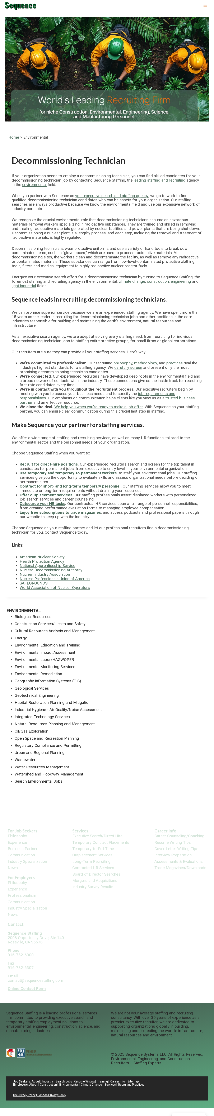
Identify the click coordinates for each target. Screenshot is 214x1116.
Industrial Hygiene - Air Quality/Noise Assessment (58, 709)
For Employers (21, 877)
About (36, 1081)
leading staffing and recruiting (159, 180)
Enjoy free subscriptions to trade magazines (60, 512)
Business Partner (23, 849)
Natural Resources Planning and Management (55, 723)
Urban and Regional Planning (40, 752)
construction (158, 281)
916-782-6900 (21, 954)
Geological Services (32, 688)
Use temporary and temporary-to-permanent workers (68, 473)
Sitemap (133, 1081)
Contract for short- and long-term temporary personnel (70, 486)
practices (174, 363)
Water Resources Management (42, 767)
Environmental (24, 610)
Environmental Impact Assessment (45, 652)
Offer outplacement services (46, 495)
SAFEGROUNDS (33, 583)
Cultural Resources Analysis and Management (55, 630)
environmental (34, 184)
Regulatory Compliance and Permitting (48, 745)
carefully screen (128, 367)
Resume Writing (84, 1081)
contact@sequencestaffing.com (35, 980)
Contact (16, 924)
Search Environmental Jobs (38, 781)
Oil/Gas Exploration (31, 731)
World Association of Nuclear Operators (55, 587)
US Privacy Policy (24, 1095)
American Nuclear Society (42, 557)
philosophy (122, 363)
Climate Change (91, 1084)
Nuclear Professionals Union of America (55, 578)
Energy (21, 638)
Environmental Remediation (38, 673)
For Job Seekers (22, 830)
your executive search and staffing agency (111, 195)
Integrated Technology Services (42, 716)
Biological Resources (33, 616)
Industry (47, 1081)
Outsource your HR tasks (42, 503)
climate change (132, 281)
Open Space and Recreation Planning (47, 738)
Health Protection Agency (42, 561)
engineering (181, 281)
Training (102, 1081)
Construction (48, 1084)
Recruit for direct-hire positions (49, 464)
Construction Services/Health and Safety (50, 623)
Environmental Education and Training (47, 645)
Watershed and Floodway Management (49, 774)
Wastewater (25, 759)
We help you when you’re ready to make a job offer (98, 406)
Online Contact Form (27, 988)
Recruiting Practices (131, 1084)
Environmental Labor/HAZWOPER (44, 659)
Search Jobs (64, 1081)
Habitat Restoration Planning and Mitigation (52, 702)
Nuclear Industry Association (45, 574)
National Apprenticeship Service (47, 565)
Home (13, 137)
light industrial (24, 285)
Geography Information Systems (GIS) (48, 681)
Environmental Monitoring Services (45, 666)
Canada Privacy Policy (51, 1095)
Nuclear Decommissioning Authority (51, 570)
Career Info (165, 830)
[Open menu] (205, 5)
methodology (145, 363)
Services (80, 830)
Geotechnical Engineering (37, 695)
